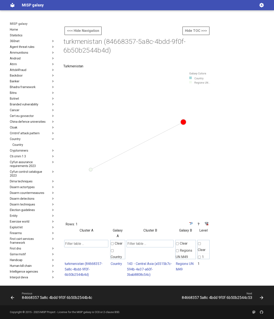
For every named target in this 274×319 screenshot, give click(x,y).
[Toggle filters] (190, 223)
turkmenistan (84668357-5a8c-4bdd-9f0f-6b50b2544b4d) (84, 269)
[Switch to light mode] (261, 5)
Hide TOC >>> (196, 31)
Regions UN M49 (184, 253)
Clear (118, 243)
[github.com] (261, 312)
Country (116, 257)
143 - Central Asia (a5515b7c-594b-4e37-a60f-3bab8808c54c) (149, 269)
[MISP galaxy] (12, 5)
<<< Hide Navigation (83, 31)
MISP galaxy (18, 23)
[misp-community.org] (253, 312)
